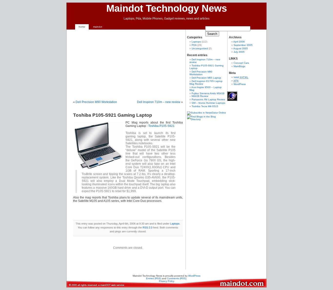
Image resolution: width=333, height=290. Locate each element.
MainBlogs (239, 66)
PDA (194, 45)
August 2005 (240, 48)
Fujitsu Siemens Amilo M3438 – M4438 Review (207, 94)
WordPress (240, 84)
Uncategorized (200, 48)
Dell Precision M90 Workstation (96, 102)
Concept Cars (241, 63)
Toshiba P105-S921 (161, 126)
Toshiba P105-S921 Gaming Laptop (112, 115)
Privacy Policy (166, 281)
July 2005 (239, 52)
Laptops (175, 223)
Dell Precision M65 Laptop (206, 77)
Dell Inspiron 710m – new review (158, 102)
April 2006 (239, 41)
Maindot (97, 26)
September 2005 (243, 45)
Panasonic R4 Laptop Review (208, 99)
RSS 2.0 (147, 227)
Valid (241, 77)
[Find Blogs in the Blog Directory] (206, 119)
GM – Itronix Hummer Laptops (208, 103)
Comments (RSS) (176, 278)
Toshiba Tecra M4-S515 (205, 106)
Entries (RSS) (153, 278)
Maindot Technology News (166, 8)
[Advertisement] (114, 64)
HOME (82, 26)
